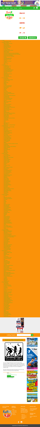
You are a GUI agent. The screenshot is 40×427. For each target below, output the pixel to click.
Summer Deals (6, 312)
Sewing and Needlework (7, 222)
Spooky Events (6, 311)
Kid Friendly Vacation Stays (8, 98)
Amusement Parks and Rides (8, 79)
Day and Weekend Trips (7, 86)
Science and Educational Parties (9, 188)
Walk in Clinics (6, 152)
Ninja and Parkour (6, 266)
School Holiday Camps (7, 41)
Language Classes (7, 212)
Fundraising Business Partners (8, 69)
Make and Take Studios (7, 101)
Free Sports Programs (7, 258)
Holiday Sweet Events (7, 301)
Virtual (5, 227)
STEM (5, 224)
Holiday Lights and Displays (8, 294)
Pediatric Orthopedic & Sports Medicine (10, 146)
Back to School (6, 283)
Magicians (5, 176)
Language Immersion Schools (8, 50)
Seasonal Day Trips (7, 308)
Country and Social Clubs (8, 85)
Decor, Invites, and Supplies (8, 167)
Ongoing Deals (6, 304)
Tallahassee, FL (23, 417)
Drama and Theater (7, 204)
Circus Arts (5, 199)
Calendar (7, 8)
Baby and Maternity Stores (8, 230)
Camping (5, 84)
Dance (5, 203)
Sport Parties (6, 191)
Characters (5, 163)
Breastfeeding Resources (8, 130)
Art (4, 196)
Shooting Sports (6, 269)
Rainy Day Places (6, 108)
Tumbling (5, 277)
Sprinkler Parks (6, 115)
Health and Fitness (7, 261)
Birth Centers (6, 128)
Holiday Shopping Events (8, 299)
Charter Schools (6, 44)
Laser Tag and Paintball (7, 99)
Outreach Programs (7, 217)
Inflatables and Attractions (8, 174)
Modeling (5, 214)
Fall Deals (5, 286)
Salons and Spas (6, 110)
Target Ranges (6, 117)
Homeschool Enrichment (7, 210)
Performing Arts (6, 219)
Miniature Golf (6, 102)
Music (5, 215)
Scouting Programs (7, 221)
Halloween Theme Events (8, 291)
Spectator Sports (6, 112)
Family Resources (5, 64)
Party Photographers (7, 181)
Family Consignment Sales (8, 289)
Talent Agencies (6, 75)
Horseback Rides (6, 96)
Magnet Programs (6, 51)
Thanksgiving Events (7, 313)
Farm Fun (5, 290)
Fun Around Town (5, 77)
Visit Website (9, 375)
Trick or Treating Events (7, 314)
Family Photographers (7, 68)
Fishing (5, 89)
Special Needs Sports (7, 272)
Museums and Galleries (7, 104)
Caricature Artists (6, 160)
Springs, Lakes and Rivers (8, 114)
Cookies (5, 166)
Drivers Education (6, 205)
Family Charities (6, 66)
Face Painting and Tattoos (8, 170)
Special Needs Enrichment (8, 223)
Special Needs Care (7, 149)
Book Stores (6, 232)
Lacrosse (5, 264)
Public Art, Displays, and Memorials (9, 107)
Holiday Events (6, 293)
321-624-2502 (9, 373)
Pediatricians (6, 148)
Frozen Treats (6, 240)
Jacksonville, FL (23, 415)
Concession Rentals (7, 165)
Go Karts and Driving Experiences (9, 93)
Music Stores (6, 243)
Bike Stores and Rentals (7, 231)
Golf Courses (6, 94)
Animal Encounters (7, 80)
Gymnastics (6, 260)
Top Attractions (6, 119)
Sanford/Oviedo (14, 5)
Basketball (5, 253)
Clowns (5, 164)
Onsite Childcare (6, 52)
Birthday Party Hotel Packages (8, 157)
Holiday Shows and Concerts (8, 300)
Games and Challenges (7, 92)
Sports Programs (4, 250)
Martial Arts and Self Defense (8, 265)
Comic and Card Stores (7, 234)
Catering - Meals (6, 162)
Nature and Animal (7, 216)
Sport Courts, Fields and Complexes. (9, 113)
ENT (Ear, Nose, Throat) (7, 135)
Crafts (5, 202)
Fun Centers (6, 91)
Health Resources (5, 125)
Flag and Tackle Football (8, 257)
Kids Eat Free (6, 242)
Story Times (6, 225)
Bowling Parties (6, 158)
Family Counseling (7, 136)
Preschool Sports (6, 267)
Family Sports (6, 256)
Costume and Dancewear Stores (9, 236)
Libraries (5, 100)
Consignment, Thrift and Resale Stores (10, 235)
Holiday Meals (6, 295)
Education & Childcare (5, 42)
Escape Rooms (6, 87)
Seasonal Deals (6, 309)
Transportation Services (7, 61)
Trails (5, 121)
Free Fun (5, 90)
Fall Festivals (6, 287)
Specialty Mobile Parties (7, 190)
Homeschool (6, 48)
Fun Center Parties (7, 172)
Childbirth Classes (6, 131)
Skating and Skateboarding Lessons (9, 270)
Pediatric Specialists (7, 147)
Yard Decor (5, 193)
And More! (23, 418)
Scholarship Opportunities (8, 58)
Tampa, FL (23, 414)
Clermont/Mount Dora (33, 5)
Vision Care (5, 151)
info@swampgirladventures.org (12, 374)
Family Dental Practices (7, 137)
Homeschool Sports (7, 262)
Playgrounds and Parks (7, 106)
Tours (5, 120)
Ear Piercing (6, 237)
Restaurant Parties (7, 187)
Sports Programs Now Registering (9, 273)
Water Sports (6, 279)
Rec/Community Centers (7, 109)
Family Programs (6, 206)
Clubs (5, 200)
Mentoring (5, 213)
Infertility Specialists (7, 140)
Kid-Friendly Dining (7, 241)
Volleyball (5, 278)
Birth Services (6, 129)
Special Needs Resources (8, 73)
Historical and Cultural (7, 209)
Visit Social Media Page (10, 376)
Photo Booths (6, 185)
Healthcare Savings (7, 139)
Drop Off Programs (7, 45)
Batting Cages (6, 82)
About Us (13, 413)
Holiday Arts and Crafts (7, 292)
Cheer (5, 255)
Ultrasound (5, 150)
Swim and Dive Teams (7, 274)
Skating (5, 111)
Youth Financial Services (7, 76)
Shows (5, 310)
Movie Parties (6, 177)
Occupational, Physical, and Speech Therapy (11, 143)
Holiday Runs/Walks (7, 298)
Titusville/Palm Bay (24, 5)
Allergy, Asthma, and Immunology (9, 126)
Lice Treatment (6, 141)
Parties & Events (4, 153)
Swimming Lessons (7, 275)
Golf (4, 259)
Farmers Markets (6, 239)
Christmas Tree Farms (7, 284)
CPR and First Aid (6, 133)
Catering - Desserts (7, 161)
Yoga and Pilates (6, 281)
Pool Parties (6, 186)
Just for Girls (6, 211)
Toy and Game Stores (7, 249)
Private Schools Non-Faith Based (9, 56)
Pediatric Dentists (6, 145)
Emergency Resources (7, 65)
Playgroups (5, 72)
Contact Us (14, 414)
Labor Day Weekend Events (8, 302)
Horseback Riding (6, 263)
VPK (4, 63)
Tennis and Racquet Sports (8, 276)
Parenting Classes (7, 218)
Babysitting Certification (7, 197)
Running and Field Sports (8, 268)
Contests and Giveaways (8, 285)
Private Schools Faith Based (8, 55)
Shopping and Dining (5, 229)
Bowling (5, 83)
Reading (5, 57)
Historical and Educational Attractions (9, 95)
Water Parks (6, 123)
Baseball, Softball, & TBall (8, 252)
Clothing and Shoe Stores (8, 233)
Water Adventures (6, 122)
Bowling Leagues (6, 254)
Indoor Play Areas (6, 97)
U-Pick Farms (6, 315)
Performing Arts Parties (7, 184)
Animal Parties (6, 154)
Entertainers (6, 169)
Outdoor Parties (6, 179)
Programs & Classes (5, 194)
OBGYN (5, 142)
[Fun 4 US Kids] (9, 15)
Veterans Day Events (7, 316)
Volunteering (6, 228)
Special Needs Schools (7, 59)
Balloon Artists (6, 156)
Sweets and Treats (7, 247)
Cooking (5, 201)
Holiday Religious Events (8, 297)
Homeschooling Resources (8, 70)
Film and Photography (7, 207)
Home (3, 8)
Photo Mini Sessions (7, 305)
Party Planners (6, 182)
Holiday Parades (6, 296)
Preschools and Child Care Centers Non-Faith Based (12, 54)
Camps (3, 40)
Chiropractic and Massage (8, 132)
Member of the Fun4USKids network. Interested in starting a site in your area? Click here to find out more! (24, 410)
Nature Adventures (7, 105)
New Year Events (6, 303)
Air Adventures (6, 78)
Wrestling (5, 280)
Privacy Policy (14, 411)
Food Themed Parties (7, 171)
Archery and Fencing (7, 251)
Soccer (5, 271)
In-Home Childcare (7, 49)
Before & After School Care (8, 43)
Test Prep (5, 60)
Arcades (5, 81)
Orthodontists (6, 144)
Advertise (15, 8)
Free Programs (6, 208)
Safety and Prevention (7, 220)
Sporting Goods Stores (7, 246)
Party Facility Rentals (7, 180)
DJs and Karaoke (6, 168)
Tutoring (5, 62)
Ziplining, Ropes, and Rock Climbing (9, 124)
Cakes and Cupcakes (7, 159)
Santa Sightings (6, 307)
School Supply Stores (7, 245)
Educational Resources (7, 46)
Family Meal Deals (7, 238)
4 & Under (5, 195)
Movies (5, 103)
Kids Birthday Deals (7, 175)
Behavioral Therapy (7, 127)
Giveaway (20, 8)
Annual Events (6, 282)
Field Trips (5, 88)
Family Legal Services (7, 67)
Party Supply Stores (7, 183)
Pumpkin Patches (6, 306)
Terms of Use (14, 410)
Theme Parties (6, 192)
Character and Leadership (8, 198)
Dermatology (6, 134)
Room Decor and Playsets (8, 244)
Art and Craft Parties (7, 155)
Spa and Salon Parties (7, 189)
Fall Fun (5, 288)
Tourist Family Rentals (7, 248)
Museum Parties (6, 178)
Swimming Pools (6, 116)
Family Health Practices (7, 138)
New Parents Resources (7, 71)
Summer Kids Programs (7, 226)
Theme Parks (6, 118)
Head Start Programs (7, 47)
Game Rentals (6, 173)
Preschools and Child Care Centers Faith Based (11, 53)
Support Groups (6, 74)
